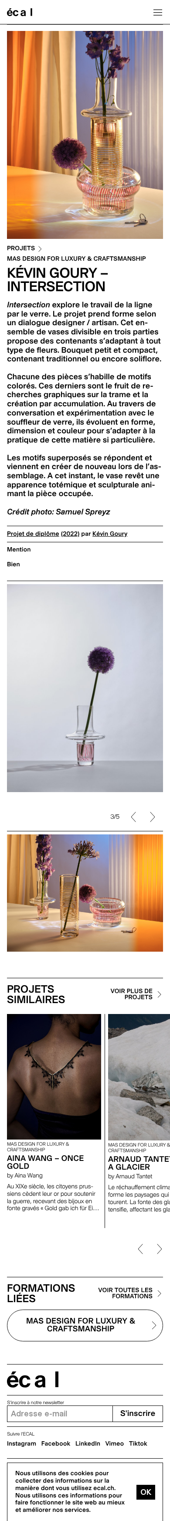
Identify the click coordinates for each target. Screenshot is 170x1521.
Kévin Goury (109, 534)
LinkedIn (87, 1443)
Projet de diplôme (33, 534)
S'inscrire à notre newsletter (35, 1402)
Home (19, 12)
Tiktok (138, 1443)
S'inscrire (137, 1413)
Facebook (56, 1443)
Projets (21, 248)
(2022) (70, 534)
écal (32, 1379)
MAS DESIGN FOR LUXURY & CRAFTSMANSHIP (76, 259)
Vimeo (114, 1443)
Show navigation (158, 12)
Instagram (21, 1443)
